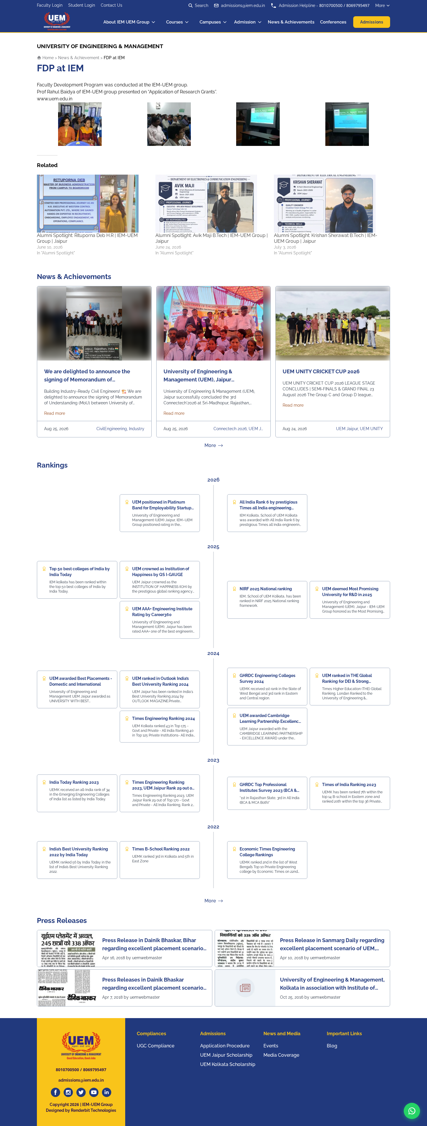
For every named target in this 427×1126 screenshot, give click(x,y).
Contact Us (111, 5)
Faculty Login (49, 5)
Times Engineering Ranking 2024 (163, 718)
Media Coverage (281, 1055)
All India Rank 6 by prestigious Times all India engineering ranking (268, 508)
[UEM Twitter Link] (81, 1092)
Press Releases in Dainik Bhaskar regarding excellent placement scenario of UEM (152, 984)
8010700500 (330, 5)
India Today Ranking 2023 (74, 782)
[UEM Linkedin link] (106, 1092)
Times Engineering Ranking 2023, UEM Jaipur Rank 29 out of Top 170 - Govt (162, 788)
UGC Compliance (155, 1046)
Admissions (371, 22)
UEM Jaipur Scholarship (226, 1055)
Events (270, 1046)
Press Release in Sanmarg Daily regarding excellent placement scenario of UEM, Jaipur (332, 945)
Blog (332, 1046)
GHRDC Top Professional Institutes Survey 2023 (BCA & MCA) (268, 790)
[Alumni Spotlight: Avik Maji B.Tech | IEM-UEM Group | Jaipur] (211, 204)
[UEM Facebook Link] (55, 1092)
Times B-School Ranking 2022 (161, 849)
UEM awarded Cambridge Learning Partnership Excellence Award (270, 721)
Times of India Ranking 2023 (349, 784)
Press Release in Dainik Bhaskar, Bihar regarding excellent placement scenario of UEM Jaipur (152, 945)
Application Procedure (225, 1046)
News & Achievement (78, 57)
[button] (412, 1111)
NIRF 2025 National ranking (266, 588)
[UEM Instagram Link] (68, 1092)
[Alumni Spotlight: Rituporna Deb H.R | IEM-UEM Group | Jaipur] (93, 204)
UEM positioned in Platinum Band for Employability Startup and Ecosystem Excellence (161, 508)
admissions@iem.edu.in (243, 5)
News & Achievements (291, 22)
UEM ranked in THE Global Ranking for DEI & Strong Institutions (347, 681)
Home (47, 57)
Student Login (81, 5)
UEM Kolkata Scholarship (227, 1064)
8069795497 (357, 5)
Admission (245, 22)
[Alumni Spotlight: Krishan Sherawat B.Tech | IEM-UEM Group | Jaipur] (330, 204)
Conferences (333, 22)
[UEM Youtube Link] (93, 1092)
